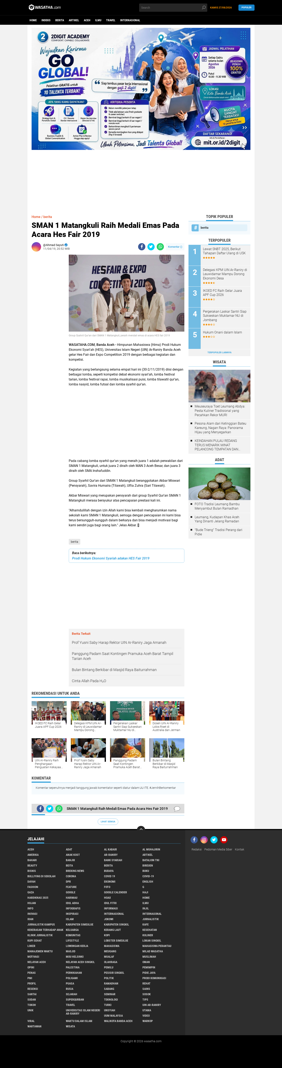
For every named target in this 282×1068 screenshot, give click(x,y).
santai (32, 994)
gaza (30, 892)
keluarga (72, 929)
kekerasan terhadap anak (45, 929)
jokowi (108, 919)
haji (145, 892)
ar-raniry (111, 854)
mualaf (109, 956)
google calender (115, 892)
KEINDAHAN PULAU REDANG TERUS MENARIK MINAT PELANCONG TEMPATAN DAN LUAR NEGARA (216, 445)
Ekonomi (109, 881)
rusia (69, 988)
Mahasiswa (111, 946)
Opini (30, 967)
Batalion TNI (150, 860)
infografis (73, 908)
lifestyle (72, 940)
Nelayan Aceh (36, 962)
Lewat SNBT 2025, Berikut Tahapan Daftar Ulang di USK (224, 251)
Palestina (72, 967)
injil (145, 908)
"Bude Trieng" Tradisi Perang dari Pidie (218, 532)
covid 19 (109, 876)
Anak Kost (73, 854)
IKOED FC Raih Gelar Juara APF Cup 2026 (222, 293)
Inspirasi (72, 913)
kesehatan (149, 929)
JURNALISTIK (150, 919)
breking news (75, 871)
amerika (33, 854)
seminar (109, 994)
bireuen (147, 865)
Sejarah (71, 994)
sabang (109, 988)
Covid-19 (148, 876)
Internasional (130, 20)
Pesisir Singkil (114, 972)
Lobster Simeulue (116, 940)
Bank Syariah (113, 860)
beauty (32, 865)
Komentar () (175, 246)
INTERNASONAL (152, 913)
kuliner (147, 935)
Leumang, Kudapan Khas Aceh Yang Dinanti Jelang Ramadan (217, 519)
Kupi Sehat (34, 940)
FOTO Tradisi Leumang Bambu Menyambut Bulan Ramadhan (217, 506)
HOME (146, 897)
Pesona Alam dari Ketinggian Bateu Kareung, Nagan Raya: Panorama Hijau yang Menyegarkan (220, 428)
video (146, 1015)
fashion (32, 887)
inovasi (32, 913)
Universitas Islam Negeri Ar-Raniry (83, 1012)
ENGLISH (147, 881)
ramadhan (111, 983)
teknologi (111, 999)
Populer (246, 7)
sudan (31, 999)
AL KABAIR (110, 849)
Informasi (111, 908)
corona (71, 876)
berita (59, 20)
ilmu (98, 20)
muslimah (149, 956)
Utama (146, 1010)
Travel (110, 20)
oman (146, 962)
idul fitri (110, 903)
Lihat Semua (108, 821)
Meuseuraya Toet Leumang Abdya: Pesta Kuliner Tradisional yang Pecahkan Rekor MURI (220, 410)
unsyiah (109, 1010)
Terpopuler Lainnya (219, 352)
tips (145, 999)
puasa (70, 983)
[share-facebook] (141, 246)
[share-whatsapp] (160, 246)
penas (31, 972)
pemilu (108, 967)
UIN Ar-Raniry (151, 1005)
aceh (87, 20)
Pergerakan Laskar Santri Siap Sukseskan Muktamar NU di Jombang (224, 316)
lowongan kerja (77, 946)
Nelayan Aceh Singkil (80, 962)
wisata (70, 1026)
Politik (109, 978)
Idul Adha (72, 903)
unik (30, 1010)
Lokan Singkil (151, 940)
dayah (31, 881)
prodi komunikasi (154, 978)
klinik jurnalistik (40, 935)
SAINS (146, 988)
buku (145, 871)
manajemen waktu (40, 951)
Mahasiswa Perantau (156, 946)
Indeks (46, 20)
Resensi (32, 988)
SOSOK (146, 994)
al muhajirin (151, 849)
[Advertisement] (141, 179)
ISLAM (70, 919)
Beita (69, 865)
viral (31, 1021)
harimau (71, 897)
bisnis (31, 871)
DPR (68, 881)
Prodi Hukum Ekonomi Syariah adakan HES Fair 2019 (110, 558)
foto (107, 887)
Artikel (74, 20)
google (70, 892)
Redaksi (197, 849)
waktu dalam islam (79, 1021)
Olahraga (110, 962)
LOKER (31, 946)
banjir (70, 860)
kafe (145, 924)
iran (30, 919)
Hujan (31, 903)
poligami (72, 978)
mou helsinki (75, 956)
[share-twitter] (151, 246)
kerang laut (112, 929)
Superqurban (75, 999)
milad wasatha (152, 951)
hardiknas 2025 (37, 897)
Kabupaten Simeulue (79, 924)
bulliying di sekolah (41, 876)
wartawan (34, 1026)
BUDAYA (109, 871)
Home (33, 20)
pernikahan (74, 972)
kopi (107, 935)
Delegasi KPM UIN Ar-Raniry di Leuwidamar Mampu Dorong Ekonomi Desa (225, 274)
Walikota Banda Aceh (118, 1021)
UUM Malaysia (113, 1015)
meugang (110, 951)
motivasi (33, 956)
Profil (31, 983)
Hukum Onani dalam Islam (222, 332)
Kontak (239, 849)
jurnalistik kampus (41, 924)
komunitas (73, 935)
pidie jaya (148, 972)
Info (30, 908)
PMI (29, 978)
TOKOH (31, 1005)
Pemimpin (148, 967)
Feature (71, 887)
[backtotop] (141, 830)
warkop (147, 1021)
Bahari (32, 860)
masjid (70, 951)
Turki (107, 1005)
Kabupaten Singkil (116, 924)
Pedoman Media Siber (218, 849)
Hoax (107, 897)
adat (69, 849)
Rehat (146, 983)
